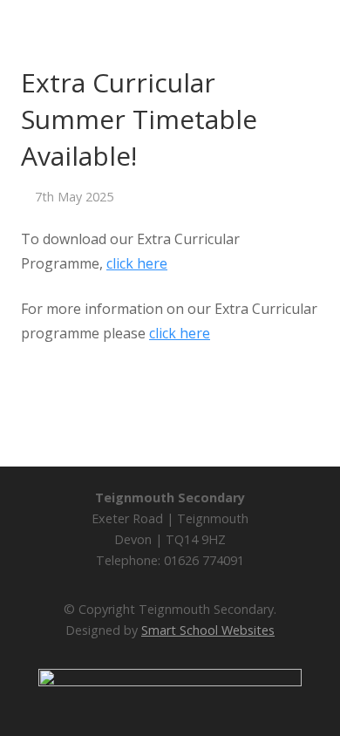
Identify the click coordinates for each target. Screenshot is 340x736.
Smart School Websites (208, 630)
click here (136, 263)
